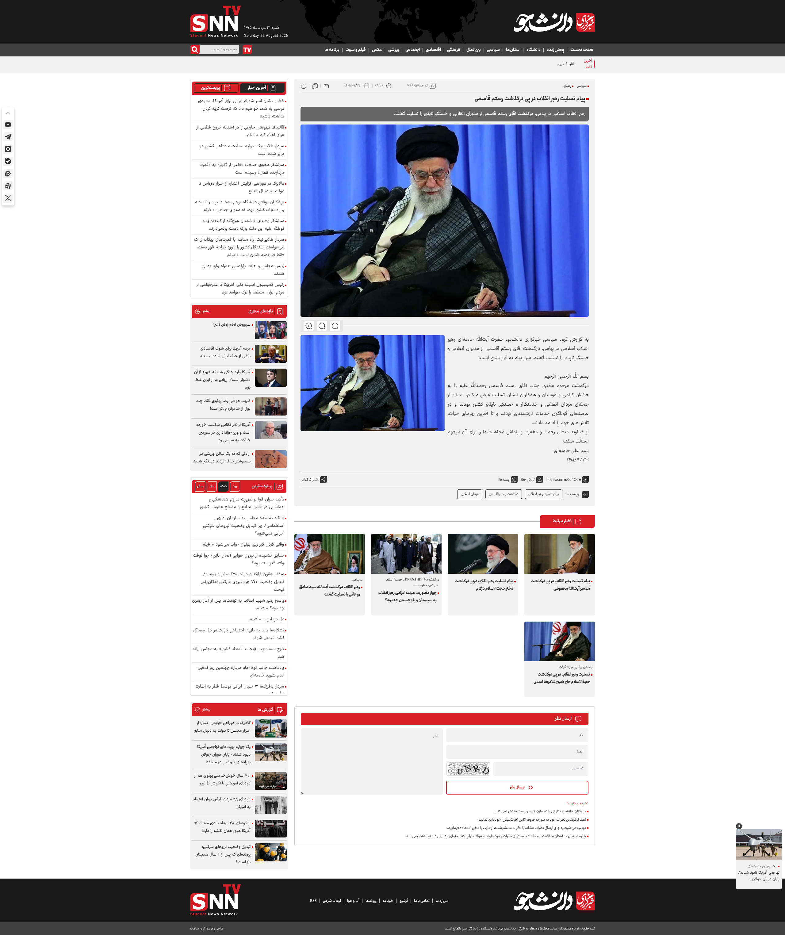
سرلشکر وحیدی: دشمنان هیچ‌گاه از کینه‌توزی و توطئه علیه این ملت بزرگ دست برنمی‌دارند (243, 225)
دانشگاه (534, 50)
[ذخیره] (315, 86)
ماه (212, 486)
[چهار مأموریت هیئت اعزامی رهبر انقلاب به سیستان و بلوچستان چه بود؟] (406, 553)
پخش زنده (555, 50)
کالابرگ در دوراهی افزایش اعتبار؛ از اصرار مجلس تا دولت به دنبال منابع (241, 187)
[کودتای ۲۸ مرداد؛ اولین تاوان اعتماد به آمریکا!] (271, 805)
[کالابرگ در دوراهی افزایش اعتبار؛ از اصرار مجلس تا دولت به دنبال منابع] (271, 728)
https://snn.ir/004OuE (563, 479)
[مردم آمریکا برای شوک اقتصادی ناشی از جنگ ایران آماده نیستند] (271, 354)
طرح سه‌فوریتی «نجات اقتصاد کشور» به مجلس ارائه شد (238, 653)
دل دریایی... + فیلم (267, 619)
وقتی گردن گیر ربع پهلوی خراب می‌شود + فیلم (243, 545)
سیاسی (493, 50)
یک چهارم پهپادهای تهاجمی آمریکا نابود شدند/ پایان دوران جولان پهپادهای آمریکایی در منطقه (224, 754)
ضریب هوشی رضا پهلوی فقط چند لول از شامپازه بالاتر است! (223, 404)
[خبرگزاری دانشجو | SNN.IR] (554, 22)
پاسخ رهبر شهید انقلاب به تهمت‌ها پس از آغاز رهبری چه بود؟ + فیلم (238, 604)
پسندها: (503, 480)
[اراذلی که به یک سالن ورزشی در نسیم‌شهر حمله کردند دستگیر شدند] (271, 459)
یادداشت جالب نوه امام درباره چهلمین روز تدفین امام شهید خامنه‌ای (240, 672)
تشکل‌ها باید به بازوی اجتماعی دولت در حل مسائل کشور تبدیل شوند (238, 634)
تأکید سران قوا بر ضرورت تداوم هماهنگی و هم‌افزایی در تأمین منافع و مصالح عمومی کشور (242, 503)
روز (235, 486)
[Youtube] (8, 124)
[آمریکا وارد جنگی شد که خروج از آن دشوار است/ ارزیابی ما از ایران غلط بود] (271, 378)
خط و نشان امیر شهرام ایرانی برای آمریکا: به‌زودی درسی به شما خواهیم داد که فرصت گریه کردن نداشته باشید (241, 109)
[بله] (8, 161)
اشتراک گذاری (310, 480)
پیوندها (371, 901)
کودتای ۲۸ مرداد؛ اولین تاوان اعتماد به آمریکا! (222, 803)
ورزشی (393, 50)
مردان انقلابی (470, 494)
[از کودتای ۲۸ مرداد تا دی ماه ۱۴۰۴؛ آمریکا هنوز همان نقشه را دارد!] (271, 829)
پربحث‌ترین (210, 88)
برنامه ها (331, 50)
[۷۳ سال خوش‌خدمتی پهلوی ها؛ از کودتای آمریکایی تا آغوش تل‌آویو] (271, 781)
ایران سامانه (197, 929)
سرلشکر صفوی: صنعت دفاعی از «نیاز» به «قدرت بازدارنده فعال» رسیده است (241, 169)
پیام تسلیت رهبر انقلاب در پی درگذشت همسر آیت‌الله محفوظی (560, 585)
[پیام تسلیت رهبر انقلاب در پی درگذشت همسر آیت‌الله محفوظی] (559, 553)
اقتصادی (433, 50)
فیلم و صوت (356, 50)
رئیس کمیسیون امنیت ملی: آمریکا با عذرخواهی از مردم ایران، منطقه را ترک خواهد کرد (240, 289)
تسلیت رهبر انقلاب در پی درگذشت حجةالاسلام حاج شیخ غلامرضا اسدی (562, 678)
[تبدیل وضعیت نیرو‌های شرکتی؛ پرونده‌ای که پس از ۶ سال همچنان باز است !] (271, 852)
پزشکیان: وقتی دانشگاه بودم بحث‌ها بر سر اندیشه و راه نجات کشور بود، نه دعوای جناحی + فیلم (239, 206)
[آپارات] (8, 186)
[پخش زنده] (247, 49)
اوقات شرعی (332, 901)
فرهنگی (453, 50)
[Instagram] (8, 149)
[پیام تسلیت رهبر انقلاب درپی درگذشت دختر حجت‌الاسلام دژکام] (483, 553)
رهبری (567, 86)
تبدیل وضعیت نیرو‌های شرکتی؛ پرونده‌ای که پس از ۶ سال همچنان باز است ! (223, 854)
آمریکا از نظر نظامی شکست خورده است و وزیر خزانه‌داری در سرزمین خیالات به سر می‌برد (223, 432)
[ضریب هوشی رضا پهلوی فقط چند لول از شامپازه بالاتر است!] (271, 406)
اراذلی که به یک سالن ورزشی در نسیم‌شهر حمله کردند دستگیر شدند (222, 457)
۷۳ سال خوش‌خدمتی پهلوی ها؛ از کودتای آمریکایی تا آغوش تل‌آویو (222, 779)
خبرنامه (388, 901)
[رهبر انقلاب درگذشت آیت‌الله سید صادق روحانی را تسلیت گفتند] (329, 553)
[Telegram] (8, 137)
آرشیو (404, 901)
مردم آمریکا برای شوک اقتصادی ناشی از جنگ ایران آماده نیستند (225, 352)
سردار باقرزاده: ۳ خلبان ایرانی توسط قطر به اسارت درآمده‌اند (239, 690)
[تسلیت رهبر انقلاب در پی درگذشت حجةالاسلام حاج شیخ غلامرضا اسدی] (559, 641)
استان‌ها (513, 50)
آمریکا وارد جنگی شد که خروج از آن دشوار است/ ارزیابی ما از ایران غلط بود (222, 380)
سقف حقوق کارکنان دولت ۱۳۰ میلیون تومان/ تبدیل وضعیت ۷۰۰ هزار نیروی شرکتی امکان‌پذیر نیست (242, 582)
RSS (313, 901)
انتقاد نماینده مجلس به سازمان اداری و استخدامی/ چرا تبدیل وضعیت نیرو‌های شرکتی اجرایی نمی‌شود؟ (243, 526)
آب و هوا (353, 901)
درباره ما (442, 901)
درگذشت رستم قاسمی (504, 494)
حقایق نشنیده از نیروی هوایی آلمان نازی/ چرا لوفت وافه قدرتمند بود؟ (238, 559)
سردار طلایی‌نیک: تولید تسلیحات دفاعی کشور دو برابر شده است (241, 150)
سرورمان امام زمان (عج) (232, 324)
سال (200, 486)
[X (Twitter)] (8, 198)
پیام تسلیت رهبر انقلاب (543, 494)
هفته (223, 486)
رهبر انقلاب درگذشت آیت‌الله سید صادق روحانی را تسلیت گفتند (329, 591)
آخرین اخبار (257, 88)
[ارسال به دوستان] (326, 86)
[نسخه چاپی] (304, 86)
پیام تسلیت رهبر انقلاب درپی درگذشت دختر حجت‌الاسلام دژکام (484, 585)
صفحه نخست (581, 50)
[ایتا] (8, 174)
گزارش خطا (528, 480)
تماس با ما (422, 901)
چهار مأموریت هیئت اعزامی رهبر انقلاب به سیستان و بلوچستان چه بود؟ (407, 596)
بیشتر (202, 311)
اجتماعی (412, 50)
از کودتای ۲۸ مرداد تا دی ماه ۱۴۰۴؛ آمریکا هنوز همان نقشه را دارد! (222, 827)
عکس (377, 50)
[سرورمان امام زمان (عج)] (271, 330)
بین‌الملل (473, 50)
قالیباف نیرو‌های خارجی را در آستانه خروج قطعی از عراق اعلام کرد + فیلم (526, 64)
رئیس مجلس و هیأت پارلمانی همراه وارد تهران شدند (243, 270)
